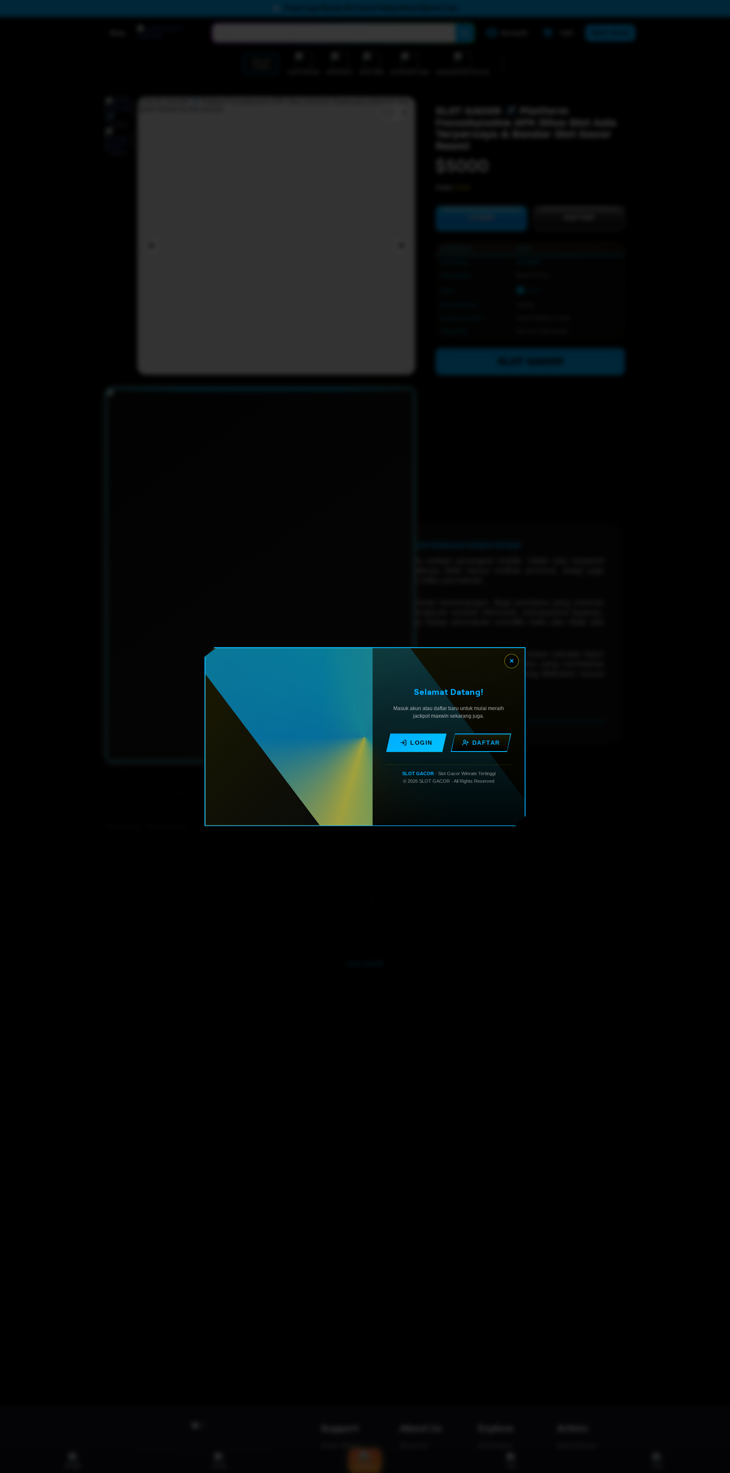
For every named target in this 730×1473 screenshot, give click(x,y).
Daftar (486, 742)
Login (421, 742)
